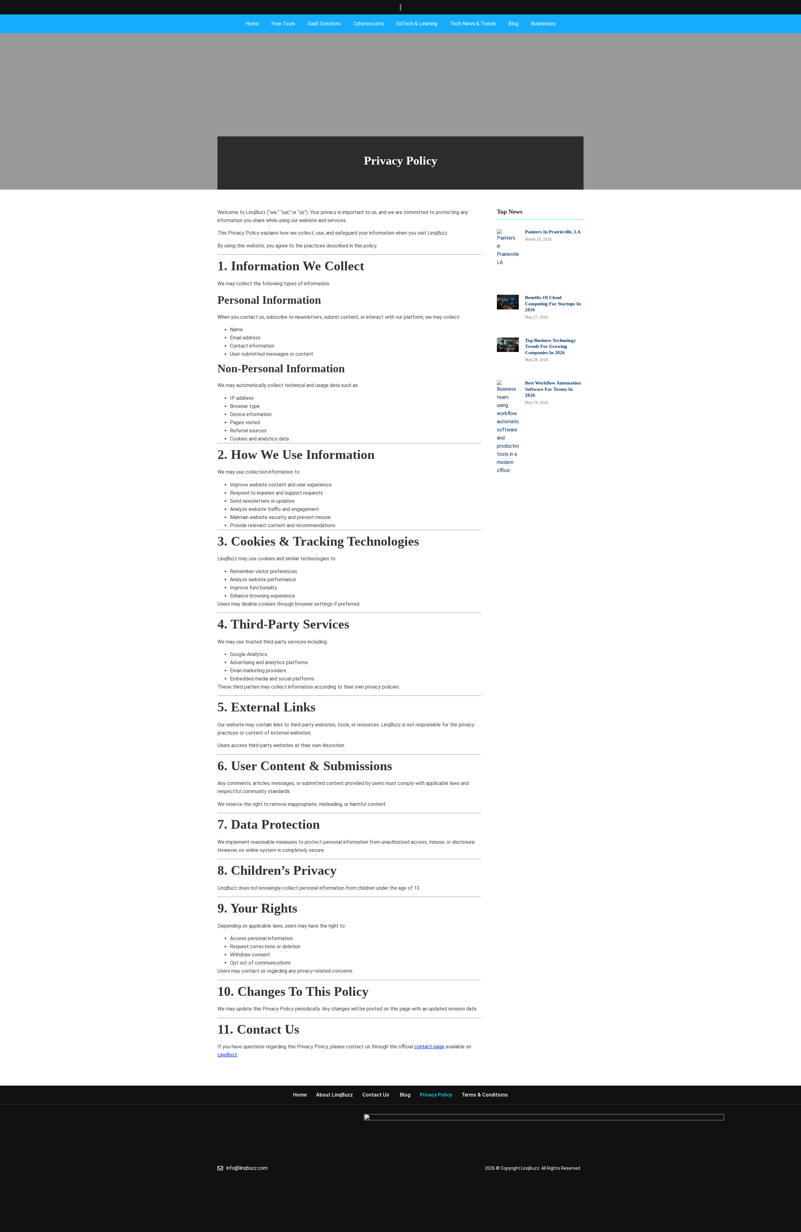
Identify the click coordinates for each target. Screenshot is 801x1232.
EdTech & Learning (416, 24)
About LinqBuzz (334, 1095)
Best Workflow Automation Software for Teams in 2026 (553, 389)
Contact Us (376, 1095)
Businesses (543, 24)
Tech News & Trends (473, 24)
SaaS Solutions (324, 24)
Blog (513, 24)
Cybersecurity (368, 24)
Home (252, 24)
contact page (429, 1047)
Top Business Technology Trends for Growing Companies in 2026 (550, 346)
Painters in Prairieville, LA (553, 231)
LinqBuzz (227, 1055)
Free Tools (283, 24)
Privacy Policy (436, 1095)
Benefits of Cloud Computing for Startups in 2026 (553, 303)
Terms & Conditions (485, 1095)
